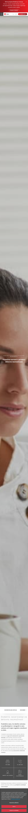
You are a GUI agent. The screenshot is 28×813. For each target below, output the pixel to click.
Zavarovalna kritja (10, 710)
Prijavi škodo (14, 10)
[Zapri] (26, 790)
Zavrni (14, 806)
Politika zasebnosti (15, 799)
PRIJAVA (16, 14)
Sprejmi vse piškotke (14, 810)
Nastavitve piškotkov (14, 802)
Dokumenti (23, 710)
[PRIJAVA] (16, 14)
